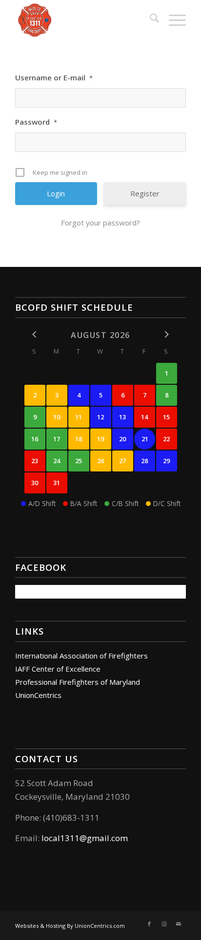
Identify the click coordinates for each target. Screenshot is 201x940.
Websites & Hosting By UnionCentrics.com (70, 925)
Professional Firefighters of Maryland (77, 682)
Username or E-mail (54, 77)
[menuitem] (149, 19)
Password (36, 122)
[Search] (149, 19)
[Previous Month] (34, 334)
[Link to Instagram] (164, 924)
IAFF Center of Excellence (57, 669)
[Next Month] (166, 334)
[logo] (83, 19)
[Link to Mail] (178, 924)
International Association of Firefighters (81, 655)
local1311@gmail (75, 838)
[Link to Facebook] (149, 924)
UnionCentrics (38, 695)
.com (118, 838)
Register (145, 193)
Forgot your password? (100, 222)
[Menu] (172, 19)
